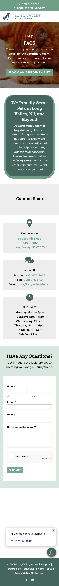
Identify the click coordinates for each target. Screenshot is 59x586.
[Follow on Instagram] (32, 580)
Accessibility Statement (29, 573)
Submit (15, 470)
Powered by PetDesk (19, 568)
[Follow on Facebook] (26, 580)
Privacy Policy (43, 568)
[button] (51, 552)
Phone (11, 414)
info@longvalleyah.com (34, 284)
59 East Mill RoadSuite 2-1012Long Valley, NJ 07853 (30, 243)
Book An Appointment (29, 72)
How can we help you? (22, 427)
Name (11, 386)
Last (33, 396)
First (9, 396)
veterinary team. (38, 53)
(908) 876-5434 (26, 160)
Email (11, 402)
